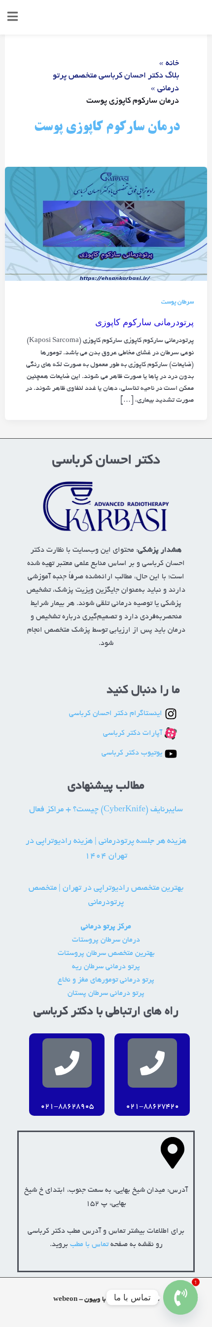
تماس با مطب (89, 1245)
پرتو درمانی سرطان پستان (106, 993)
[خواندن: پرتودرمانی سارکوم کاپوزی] (106, 225)
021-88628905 (67, 1106)
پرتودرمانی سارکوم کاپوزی (144, 321)
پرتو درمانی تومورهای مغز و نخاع (106, 980)
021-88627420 (152, 1106)
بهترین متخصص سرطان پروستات (106, 953)
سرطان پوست (177, 302)
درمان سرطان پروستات (106, 940)
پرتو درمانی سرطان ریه (106, 967)
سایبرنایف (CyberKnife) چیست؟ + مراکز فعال (106, 809)
